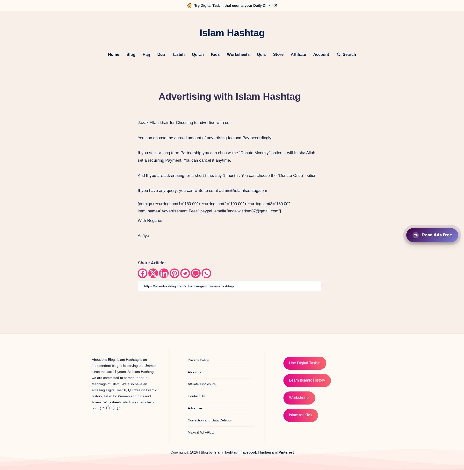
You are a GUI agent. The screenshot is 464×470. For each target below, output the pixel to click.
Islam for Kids (300, 415)
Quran (198, 54)
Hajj (146, 54)
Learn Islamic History (307, 380)
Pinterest (286, 452)
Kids (215, 54)
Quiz (261, 54)
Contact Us (196, 396)
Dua (161, 54)
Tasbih (178, 54)
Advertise (195, 408)
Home (113, 54)
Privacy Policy (198, 360)
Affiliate (298, 54)
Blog (130, 54)
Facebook (248, 452)
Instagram (268, 452)
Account (321, 54)
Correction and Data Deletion (210, 420)
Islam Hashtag (226, 452)
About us (194, 372)
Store (278, 54)
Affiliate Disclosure (202, 384)
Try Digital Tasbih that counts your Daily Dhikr (233, 5)
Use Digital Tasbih (304, 363)
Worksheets (238, 54)
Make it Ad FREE (201, 432)
